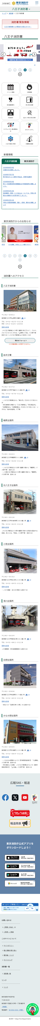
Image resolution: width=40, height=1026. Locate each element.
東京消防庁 (29, 161)
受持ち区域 (5, 327)
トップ (4, 13)
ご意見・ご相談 (9, 932)
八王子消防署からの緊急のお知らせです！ (17, 27)
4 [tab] (25, 70)
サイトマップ (8, 960)
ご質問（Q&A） (9, 927)
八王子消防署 (11, 161)
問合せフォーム (20, 340)
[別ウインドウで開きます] (20, 54)
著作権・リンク (9, 955)
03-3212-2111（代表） (16, 1010)
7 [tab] (35, 256)
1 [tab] (9, 70)
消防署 (11, 13)
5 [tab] (30, 70)
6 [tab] (30, 256)
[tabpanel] (20, 54)
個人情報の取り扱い (10, 950)
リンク (6, 987)
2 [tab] (14, 70)
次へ (34, 54)
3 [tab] (14, 256)
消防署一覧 (7, 973)
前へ (3, 54)
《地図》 (4, 1007)
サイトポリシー (9, 946)
